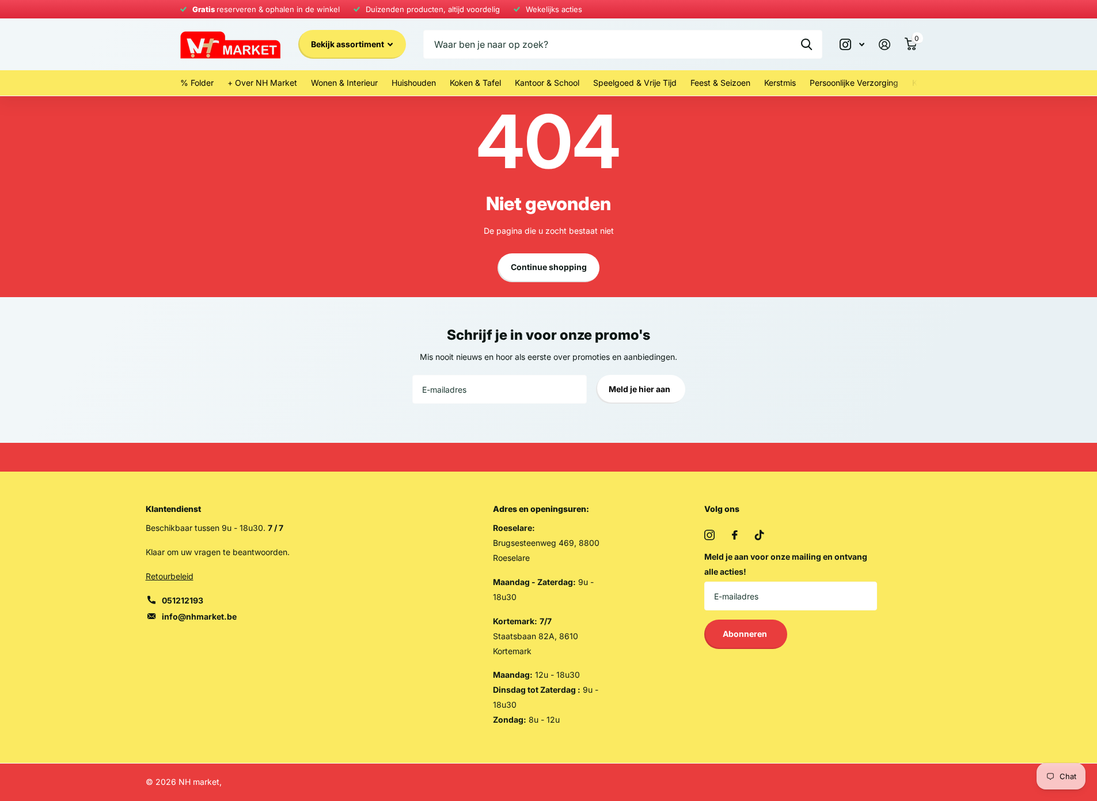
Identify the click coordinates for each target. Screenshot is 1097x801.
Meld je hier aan (640, 389)
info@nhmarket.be (199, 616)
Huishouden (414, 83)
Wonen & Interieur (344, 83)
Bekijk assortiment (348, 44)
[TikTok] (759, 535)
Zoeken (806, 44)
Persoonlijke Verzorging (854, 83)
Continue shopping (549, 267)
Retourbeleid (169, 576)
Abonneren (746, 634)
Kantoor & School (547, 83)
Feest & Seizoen (720, 83)
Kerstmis (780, 83)
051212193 (182, 600)
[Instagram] (709, 535)
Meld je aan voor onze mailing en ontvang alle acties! (785, 564)
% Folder (197, 83)
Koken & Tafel (475, 83)
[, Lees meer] (852, 45)
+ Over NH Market (262, 83)
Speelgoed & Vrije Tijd (635, 83)
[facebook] (735, 535)
